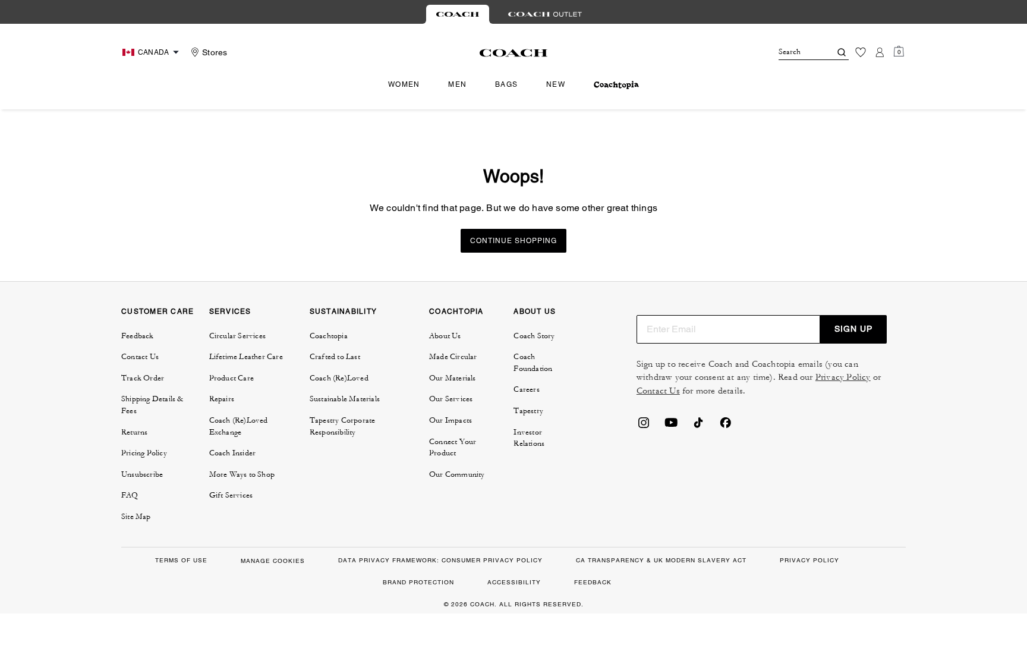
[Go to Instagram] (644, 426)
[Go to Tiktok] (698, 426)
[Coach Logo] (514, 53)
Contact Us (658, 390)
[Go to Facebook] (726, 426)
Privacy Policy (843, 377)
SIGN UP (853, 328)
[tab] (457, 14)
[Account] (879, 52)
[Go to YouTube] (671, 426)
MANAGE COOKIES (273, 561)
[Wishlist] (860, 52)
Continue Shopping (513, 241)
